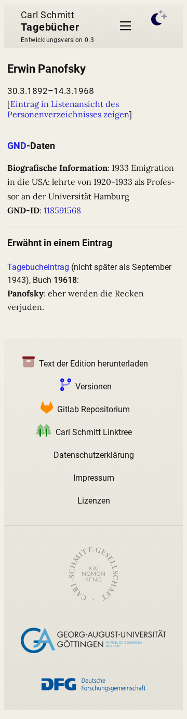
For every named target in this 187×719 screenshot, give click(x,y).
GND (16, 145)
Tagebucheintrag (38, 267)
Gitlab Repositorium (93, 409)
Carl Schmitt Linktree (94, 432)
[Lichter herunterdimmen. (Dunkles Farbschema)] (159, 26)
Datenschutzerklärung (94, 455)
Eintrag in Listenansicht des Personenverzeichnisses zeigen (68, 109)
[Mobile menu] (125, 26)
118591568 (62, 210)
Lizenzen (93, 501)
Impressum (93, 478)
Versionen (93, 386)
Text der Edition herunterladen (93, 364)
